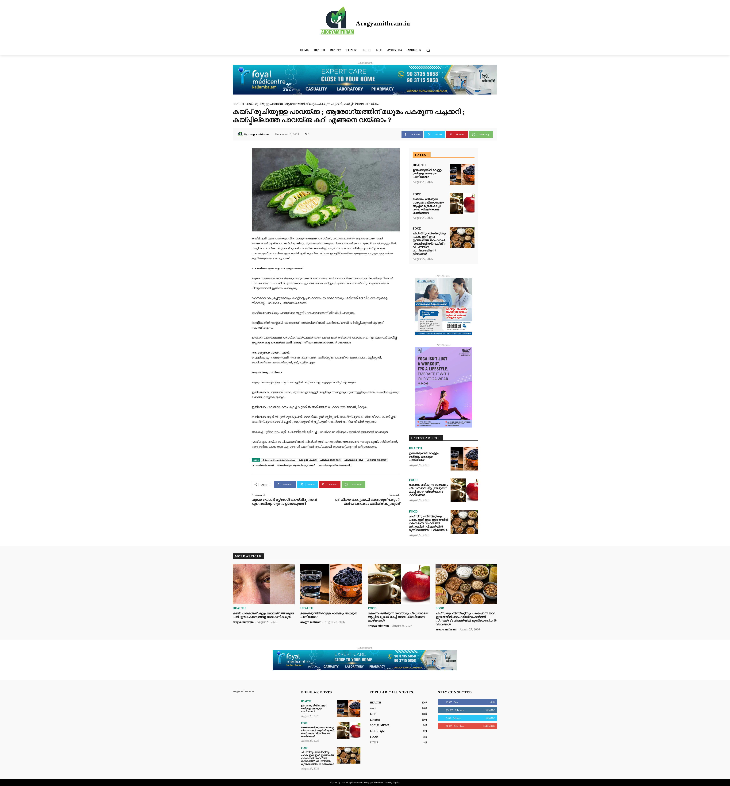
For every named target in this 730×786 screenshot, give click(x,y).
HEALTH (238, 103)
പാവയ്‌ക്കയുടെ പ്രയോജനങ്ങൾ (334, 465)
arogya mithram (258, 134)
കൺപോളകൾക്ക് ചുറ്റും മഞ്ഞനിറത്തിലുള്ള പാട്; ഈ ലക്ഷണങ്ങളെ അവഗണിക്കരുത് (263, 615)
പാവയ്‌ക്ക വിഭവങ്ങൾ (263, 465)
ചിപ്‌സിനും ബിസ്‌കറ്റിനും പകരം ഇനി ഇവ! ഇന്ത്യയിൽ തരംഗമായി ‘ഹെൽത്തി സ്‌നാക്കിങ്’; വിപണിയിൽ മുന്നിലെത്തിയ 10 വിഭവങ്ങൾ (429, 243)
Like (492, 702)
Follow (490, 710)
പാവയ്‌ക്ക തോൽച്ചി (353, 460)
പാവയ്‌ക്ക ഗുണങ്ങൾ (330, 460)
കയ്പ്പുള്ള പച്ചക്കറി (307, 460)
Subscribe (489, 726)
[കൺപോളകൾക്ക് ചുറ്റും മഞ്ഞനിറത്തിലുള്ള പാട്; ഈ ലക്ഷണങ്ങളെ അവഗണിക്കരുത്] (264, 584)
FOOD (417, 194)
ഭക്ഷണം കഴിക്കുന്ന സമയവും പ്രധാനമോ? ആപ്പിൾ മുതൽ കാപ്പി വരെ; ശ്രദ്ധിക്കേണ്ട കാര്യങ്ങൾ (428, 206)
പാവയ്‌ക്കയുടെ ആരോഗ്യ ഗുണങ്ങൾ (296, 465)
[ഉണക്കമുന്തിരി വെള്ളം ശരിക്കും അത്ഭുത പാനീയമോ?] (462, 174)
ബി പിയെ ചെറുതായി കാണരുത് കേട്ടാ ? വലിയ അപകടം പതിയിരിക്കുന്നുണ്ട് (367, 501)
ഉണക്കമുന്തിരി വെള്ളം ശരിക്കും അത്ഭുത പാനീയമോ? (427, 173)
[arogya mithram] (240, 134)
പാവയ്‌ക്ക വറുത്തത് (376, 460)
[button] (428, 50)
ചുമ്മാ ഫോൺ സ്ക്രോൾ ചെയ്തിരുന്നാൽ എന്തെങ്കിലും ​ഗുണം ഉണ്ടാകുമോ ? (284, 501)
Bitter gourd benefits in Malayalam (279, 460)
